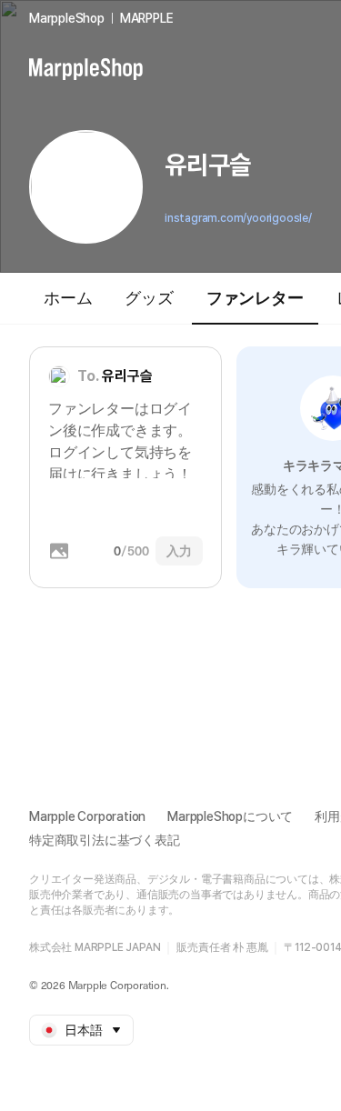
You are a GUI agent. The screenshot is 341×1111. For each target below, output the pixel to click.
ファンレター (255, 297)
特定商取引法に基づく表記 (104, 840)
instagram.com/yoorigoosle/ (238, 218)
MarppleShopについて (230, 816)
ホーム (68, 297)
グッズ (149, 297)
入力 (179, 551)
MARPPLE (147, 18)
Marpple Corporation (87, 816)
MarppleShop (67, 18)
